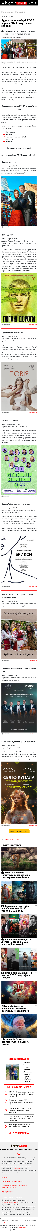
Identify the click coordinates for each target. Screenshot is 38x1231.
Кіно (4, 1149)
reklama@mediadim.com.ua (10, 1202)
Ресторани (19, 1149)
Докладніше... (8, 1223)
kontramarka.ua (33, 227)
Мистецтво (28, 1149)
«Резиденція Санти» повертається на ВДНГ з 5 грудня (15, 1042)
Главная (4, 16)
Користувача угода (7, 1191)
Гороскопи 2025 (20, 12)
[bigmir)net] (11, 2)
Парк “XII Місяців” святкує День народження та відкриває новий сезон (15, 875)
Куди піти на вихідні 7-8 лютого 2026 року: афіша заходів (16, 975)
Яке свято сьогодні (7, 12)
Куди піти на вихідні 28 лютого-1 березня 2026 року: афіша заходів (16, 942)
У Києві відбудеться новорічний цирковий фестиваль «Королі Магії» (15, 1008)
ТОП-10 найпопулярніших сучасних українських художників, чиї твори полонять (21, 1094)
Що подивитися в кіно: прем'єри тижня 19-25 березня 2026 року (15, 908)
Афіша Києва (14, 839)
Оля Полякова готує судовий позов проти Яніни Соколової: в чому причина (21, 1118)
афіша (7, 839)
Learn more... (22, 1227)
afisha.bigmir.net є (15, 1168)
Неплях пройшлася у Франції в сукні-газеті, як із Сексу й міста (19, 1126)
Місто (11, 16)
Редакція (4, 1177)
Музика (10, 1149)
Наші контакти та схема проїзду (12, 1181)
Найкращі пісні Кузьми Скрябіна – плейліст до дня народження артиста (20, 1110)
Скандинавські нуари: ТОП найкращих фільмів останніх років (21, 1101)
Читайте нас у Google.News (19, 831)
